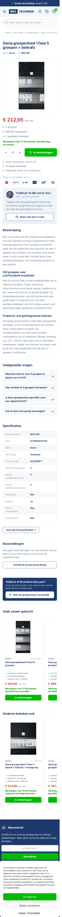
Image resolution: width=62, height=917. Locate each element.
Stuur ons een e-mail (32, 216)
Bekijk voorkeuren (30, 905)
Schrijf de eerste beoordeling (29, 564)
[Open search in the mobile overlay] (30, 22)
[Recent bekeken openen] (47, 11)
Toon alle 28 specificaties (19, 529)
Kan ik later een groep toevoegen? (25, 411)
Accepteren (30, 896)
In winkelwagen (43, 152)
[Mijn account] (40, 11)
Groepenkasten (32, 32)
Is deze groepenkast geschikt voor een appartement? (25, 399)
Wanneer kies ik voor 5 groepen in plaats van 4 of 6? (25, 375)
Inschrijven (30, 856)
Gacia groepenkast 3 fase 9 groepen (20, 664)
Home (8, 32)
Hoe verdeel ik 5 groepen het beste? (26, 387)
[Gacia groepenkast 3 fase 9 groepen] (23, 637)
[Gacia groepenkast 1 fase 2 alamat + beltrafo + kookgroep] (23, 739)
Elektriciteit (18, 32)
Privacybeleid (33, 913)
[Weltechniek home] (21, 11)
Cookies (22, 913)
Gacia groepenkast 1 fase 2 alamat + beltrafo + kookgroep (21, 766)
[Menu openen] (4, 11)
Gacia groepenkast (50, 32)
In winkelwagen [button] (23, 697)
